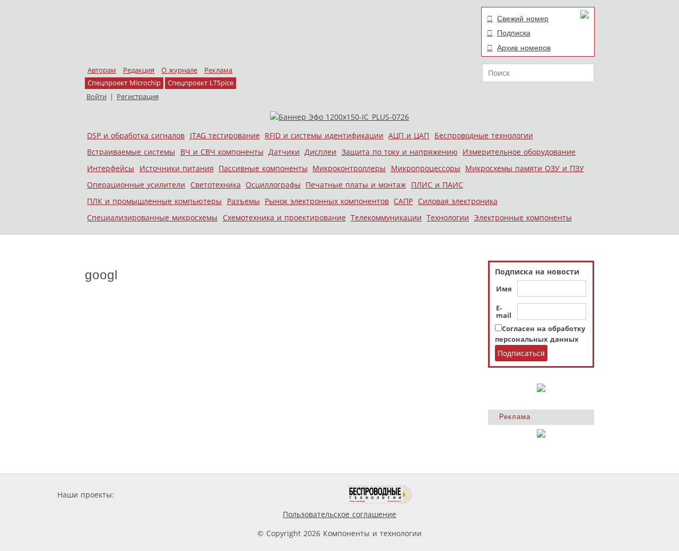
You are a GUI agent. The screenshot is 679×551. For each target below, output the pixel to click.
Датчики (284, 152)
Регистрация (138, 96)
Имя (504, 289)
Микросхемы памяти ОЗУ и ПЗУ (524, 168)
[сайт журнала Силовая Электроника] (150, 494)
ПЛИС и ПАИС (437, 185)
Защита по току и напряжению (400, 152)
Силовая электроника (458, 201)
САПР (403, 201)
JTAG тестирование (225, 135)
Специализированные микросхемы (152, 217)
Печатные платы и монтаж (356, 185)
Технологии (447, 217)
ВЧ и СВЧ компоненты (222, 152)
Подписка (513, 33)
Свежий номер (523, 18)
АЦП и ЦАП (408, 135)
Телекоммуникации (386, 217)
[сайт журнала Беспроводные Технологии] (379, 494)
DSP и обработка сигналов (136, 135)
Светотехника (215, 185)
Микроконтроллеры (349, 168)
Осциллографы (273, 185)
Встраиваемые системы (131, 152)
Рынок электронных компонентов (327, 201)
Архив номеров (524, 47)
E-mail (503, 312)
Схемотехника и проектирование (284, 217)
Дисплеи (320, 152)
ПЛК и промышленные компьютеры (154, 201)
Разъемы (243, 201)
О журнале (179, 70)
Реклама (218, 70)
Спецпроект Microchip (124, 82)
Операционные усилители (136, 185)
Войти (96, 96)
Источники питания (177, 168)
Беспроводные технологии (483, 135)
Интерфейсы (110, 168)
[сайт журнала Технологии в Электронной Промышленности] (218, 494)
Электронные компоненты (523, 217)
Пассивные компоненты (263, 168)
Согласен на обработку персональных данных (540, 334)
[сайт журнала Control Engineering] (450, 494)
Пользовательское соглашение (339, 514)
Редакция (138, 70)
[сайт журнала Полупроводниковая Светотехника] (296, 494)
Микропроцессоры (425, 168)
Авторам (102, 70)
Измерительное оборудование (519, 152)
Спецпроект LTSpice (200, 82)
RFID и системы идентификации (324, 135)
